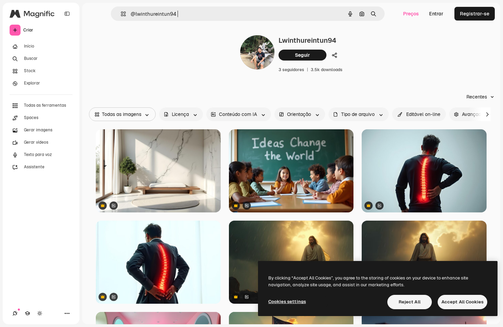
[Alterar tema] (39, 313)
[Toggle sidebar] (67, 13)
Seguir (302, 55)
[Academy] (27, 313)
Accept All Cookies (462, 302)
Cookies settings (287, 301)
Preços (411, 14)
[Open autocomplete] (120, 13)
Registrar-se (474, 14)
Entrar (436, 14)
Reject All (410, 302)
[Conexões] (15, 313)
